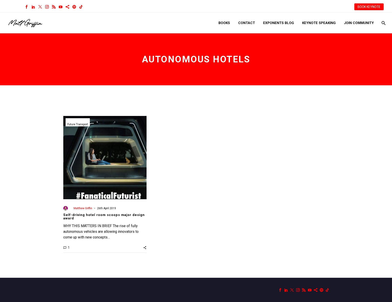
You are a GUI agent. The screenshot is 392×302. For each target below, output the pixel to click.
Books (224, 23)
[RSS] (53, 7)
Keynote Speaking (319, 23)
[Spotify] (74, 7)
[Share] (67, 7)
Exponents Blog (278, 23)
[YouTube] (60, 7)
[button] (145, 248)
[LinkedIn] (33, 7)
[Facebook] (26, 7)
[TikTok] (81, 7)
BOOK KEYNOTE (369, 7)
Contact (246, 23)
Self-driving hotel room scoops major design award (104, 216)
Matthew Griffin (83, 208)
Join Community (359, 23)
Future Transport (77, 124)
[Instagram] (47, 7)
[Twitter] (40, 7)
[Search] (383, 23)
